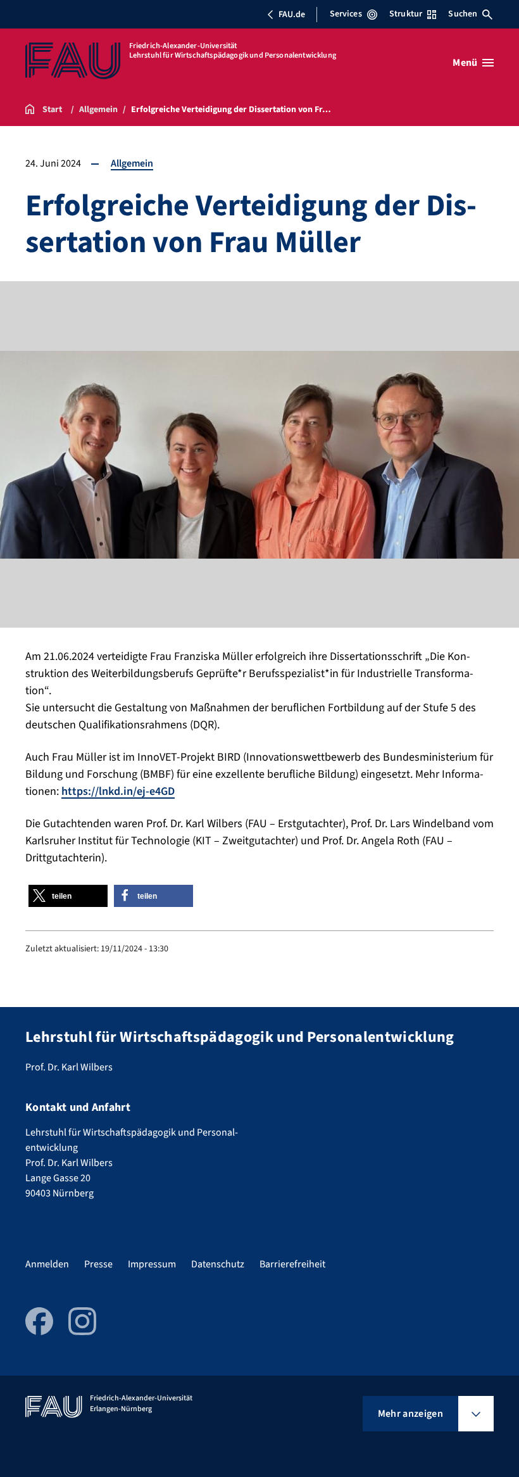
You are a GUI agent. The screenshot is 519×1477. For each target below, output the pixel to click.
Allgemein (132, 163)
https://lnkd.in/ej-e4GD (118, 791)
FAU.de (291, 14)
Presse (98, 1264)
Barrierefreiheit (292, 1264)
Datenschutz (217, 1264)
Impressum (152, 1264)
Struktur (405, 14)
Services (346, 14)
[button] (68, 896)
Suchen (462, 14)
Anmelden (47, 1264)
